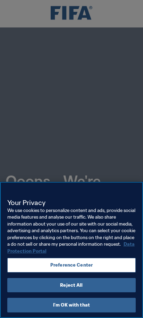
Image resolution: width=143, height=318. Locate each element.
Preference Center (71, 265)
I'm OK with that (71, 305)
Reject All (71, 285)
